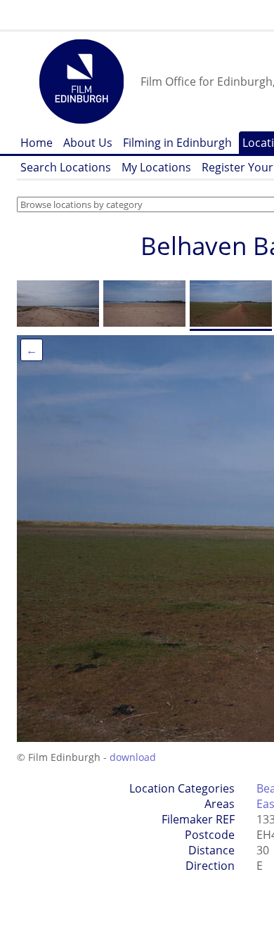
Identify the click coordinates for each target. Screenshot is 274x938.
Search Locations (65, 167)
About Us (87, 142)
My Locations (156, 167)
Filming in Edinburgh (177, 142)
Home (36, 142)
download (133, 757)
